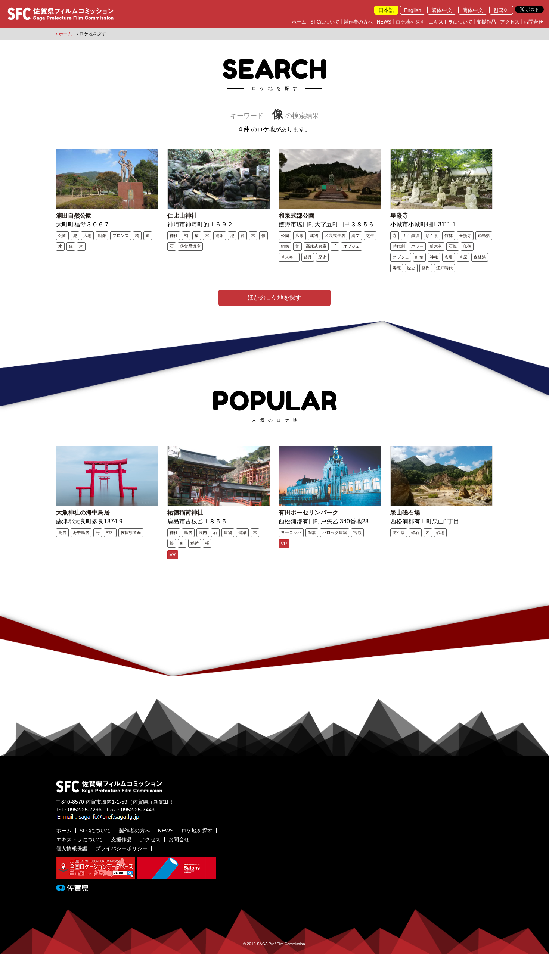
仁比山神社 (182, 215)
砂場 (440, 532)
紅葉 (419, 257)
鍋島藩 (484, 235)
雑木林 (436, 246)
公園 (62, 235)
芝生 (370, 235)
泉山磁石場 (405, 512)
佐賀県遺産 (190, 246)
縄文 (355, 235)
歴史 (322, 257)
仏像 (467, 246)
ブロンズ (120, 235)
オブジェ (351, 246)
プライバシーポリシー (121, 848)
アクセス (509, 21)
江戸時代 (444, 268)
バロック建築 (334, 532)
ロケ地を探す (410, 21)
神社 (174, 235)
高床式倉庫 (316, 246)
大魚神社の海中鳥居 (83, 512)
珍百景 (432, 235)
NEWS (384, 21)
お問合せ (533, 21)
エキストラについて (450, 21)
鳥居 (62, 532)
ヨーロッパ (291, 532)
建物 (314, 235)
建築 (242, 532)
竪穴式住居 (335, 235)
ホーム (299, 21)
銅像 (102, 235)
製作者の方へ (358, 21)
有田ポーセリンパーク (308, 512)
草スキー (289, 257)
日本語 (386, 10)
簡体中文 (472, 10)
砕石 (415, 532)
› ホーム (64, 34)
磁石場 (399, 532)
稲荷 (194, 543)
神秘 (434, 257)
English (412, 10)
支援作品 (486, 21)
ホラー (417, 246)
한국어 (501, 10)
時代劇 (399, 246)
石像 (453, 246)
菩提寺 (465, 235)
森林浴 (480, 257)
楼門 (426, 268)
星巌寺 (399, 215)
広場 (87, 235)
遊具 (308, 257)
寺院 (397, 268)
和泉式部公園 (296, 215)
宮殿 (357, 532)
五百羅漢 (411, 235)
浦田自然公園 (74, 215)
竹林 (448, 235)
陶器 (312, 532)
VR (173, 554)
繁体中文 (441, 10)
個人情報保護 (71, 848)
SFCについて (324, 21)
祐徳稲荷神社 (185, 512)
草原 (463, 257)
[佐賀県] (72, 888)
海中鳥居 (81, 532)
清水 (219, 235)
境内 (203, 532)
